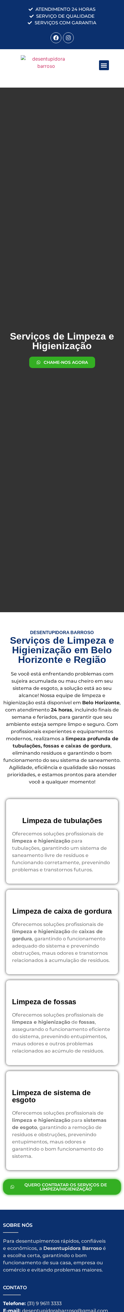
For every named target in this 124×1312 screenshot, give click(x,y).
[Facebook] (56, 37)
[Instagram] (68, 37)
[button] (104, 65)
